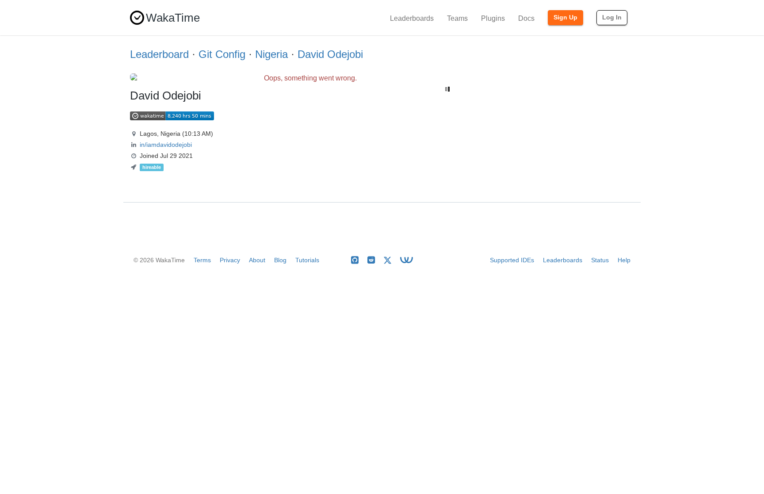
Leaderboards (412, 18)
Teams (457, 18)
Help (624, 260)
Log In (612, 17)
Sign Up (565, 17)
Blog (280, 260)
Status (600, 260)
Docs (526, 18)
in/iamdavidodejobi (166, 144)
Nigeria (271, 54)
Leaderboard (159, 54)
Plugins (493, 18)
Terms (202, 260)
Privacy (230, 260)
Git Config (222, 54)
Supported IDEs (512, 260)
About (257, 260)
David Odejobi (330, 54)
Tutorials (307, 260)
